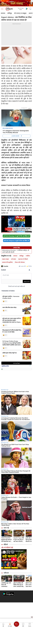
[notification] (30, 8)
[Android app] (8, 594)
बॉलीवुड (9, 13)
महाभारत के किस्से (23, 259)
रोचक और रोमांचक (20, 262)
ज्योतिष (28, 256)
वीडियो (6, 544)
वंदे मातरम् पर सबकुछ (20, 13)
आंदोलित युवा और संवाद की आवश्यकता (6, 584)
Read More (8, 229)
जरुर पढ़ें (6, 528)
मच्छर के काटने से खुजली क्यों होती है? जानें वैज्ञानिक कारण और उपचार (6, 539)
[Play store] (27, 8)
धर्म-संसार (13, 259)
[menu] (2, 9)
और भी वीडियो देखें (7, 547)
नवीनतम (6, 573)
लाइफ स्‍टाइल (5, 259)
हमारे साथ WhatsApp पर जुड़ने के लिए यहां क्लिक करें (16, 236)
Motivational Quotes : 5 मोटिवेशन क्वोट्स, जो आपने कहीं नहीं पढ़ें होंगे (15, 251)
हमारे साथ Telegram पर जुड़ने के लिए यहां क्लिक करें (16, 240)
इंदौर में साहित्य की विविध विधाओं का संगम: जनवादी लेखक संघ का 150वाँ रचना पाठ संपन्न (18, 584)
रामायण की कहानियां (7, 262)
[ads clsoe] (32, 617)
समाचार (3, 13)
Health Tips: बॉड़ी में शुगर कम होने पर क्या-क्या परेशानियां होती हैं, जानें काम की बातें (18, 539)
